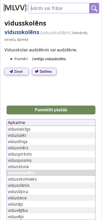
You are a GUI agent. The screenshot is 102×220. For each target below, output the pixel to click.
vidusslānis (19, 185)
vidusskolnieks (22, 179)
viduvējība (18, 210)
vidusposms (20, 160)
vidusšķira (18, 191)
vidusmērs (18, 148)
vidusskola (18, 166)
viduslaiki (17, 135)
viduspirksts (20, 154)
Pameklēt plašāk (51, 110)
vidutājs (15, 204)
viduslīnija (17, 141)
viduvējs (16, 216)
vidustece (17, 198)
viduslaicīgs (19, 129)
